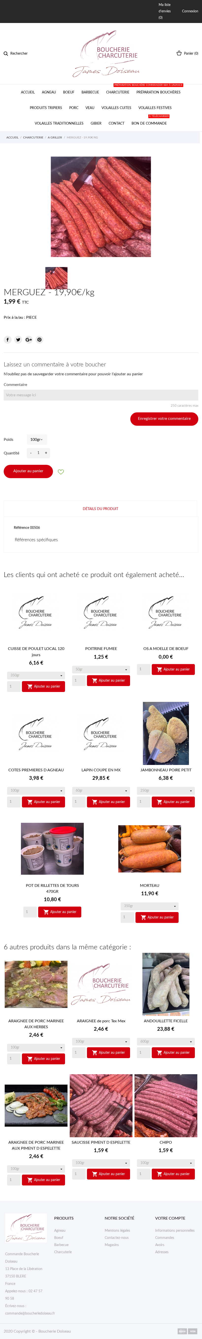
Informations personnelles (175, 1230)
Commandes (164, 1238)
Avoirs (159, 1245)
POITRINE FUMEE (101, 649)
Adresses (161, 1252)
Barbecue (90, 92)
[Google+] (29, 340)
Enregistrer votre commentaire (164, 419)
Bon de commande (150, 120)
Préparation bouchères (158, 89)
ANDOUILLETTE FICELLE (166, 1021)
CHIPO (166, 1142)
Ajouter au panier (28, 471)
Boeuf (68, 92)
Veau (89, 108)
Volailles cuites (116, 108)
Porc (73, 108)
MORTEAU (149, 886)
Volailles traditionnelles (59, 123)
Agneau (49, 92)
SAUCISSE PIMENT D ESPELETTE (101, 1142)
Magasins (112, 1245)
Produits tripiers (46, 108)
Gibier (96, 123)
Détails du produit (100, 509)
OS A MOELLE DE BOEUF (165, 649)
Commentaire (15, 385)
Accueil (28, 92)
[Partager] (8, 340)
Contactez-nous (117, 1238)
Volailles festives (155, 108)
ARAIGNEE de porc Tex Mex (101, 1021)
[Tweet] (18, 340)
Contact (116, 123)
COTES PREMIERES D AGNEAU (36, 770)
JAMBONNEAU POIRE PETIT (165, 770)
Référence (21, 528)
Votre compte (170, 1218)
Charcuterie (117, 92)
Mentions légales (117, 1230)
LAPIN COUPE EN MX (101, 770)
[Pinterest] (39, 340)
